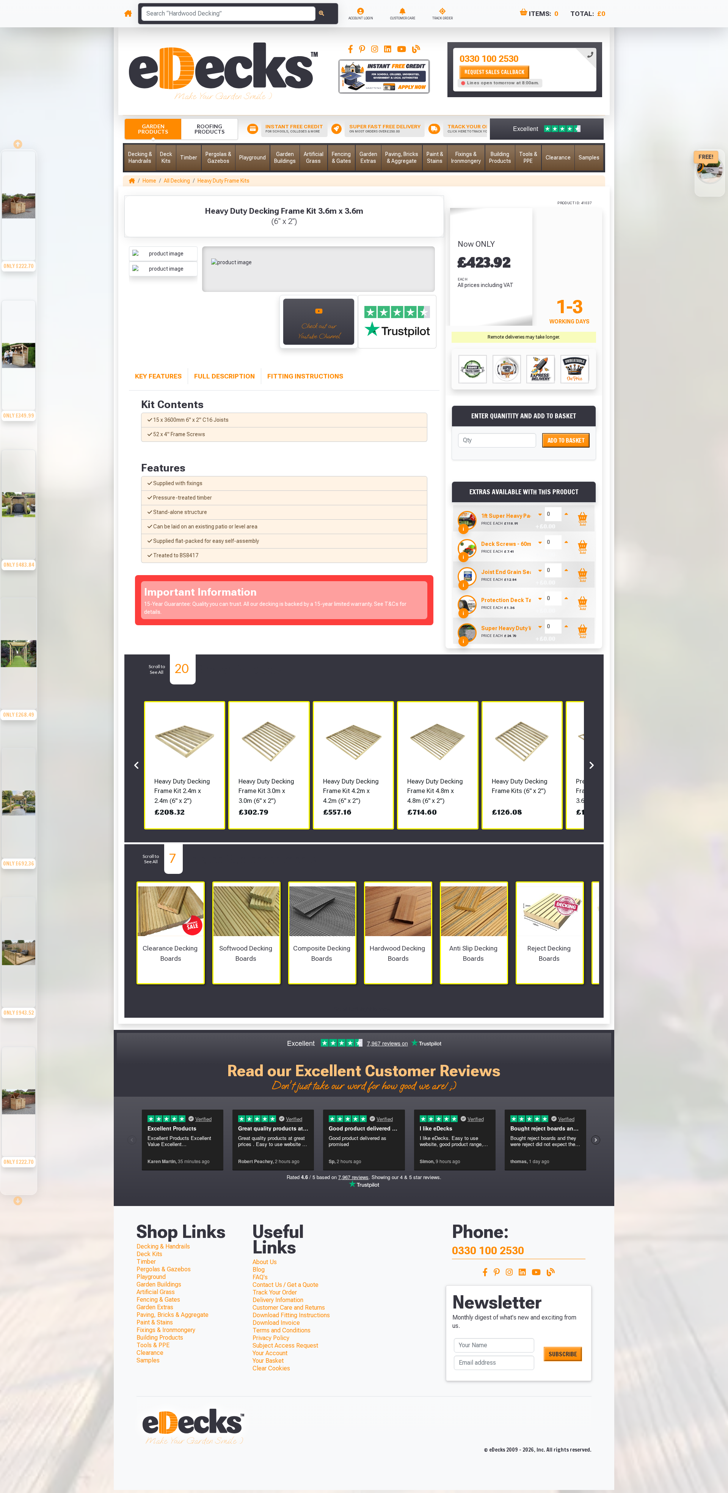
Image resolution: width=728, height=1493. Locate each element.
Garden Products (153, 129)
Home (149, 181)
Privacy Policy (271, 1338)
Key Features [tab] (158, 376)
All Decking (177, 181)
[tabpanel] (524, 69)
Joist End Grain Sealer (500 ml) (521, 572)
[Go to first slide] (265, 325)
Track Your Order (275, 1292)
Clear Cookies (271, 1368)
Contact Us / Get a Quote (285, 1284)
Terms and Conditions (282, 1330)
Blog (259, 1269)
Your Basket (268, 1360)
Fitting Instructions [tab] (305, 376)
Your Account (270, 1353)
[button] (140, 158)
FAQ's (260, 1277)
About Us (265, 1262)
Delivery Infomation (278, 1300)
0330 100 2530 (489, 59)
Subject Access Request (285, 1345)
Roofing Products (209, 129)
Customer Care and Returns (289, 1307)
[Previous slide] (137, 325)
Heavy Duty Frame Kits (223, 181)
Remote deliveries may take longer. (524, 337)
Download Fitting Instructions (291, 1315)
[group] (18, 224)
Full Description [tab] (224, 376)
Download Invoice (276, 1322)
